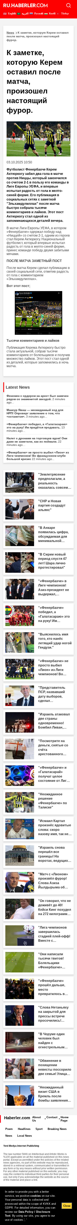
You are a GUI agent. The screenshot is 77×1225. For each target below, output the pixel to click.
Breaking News (57, 1129)
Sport (39, 1129)
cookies (35, 1195)
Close (66, 1205)
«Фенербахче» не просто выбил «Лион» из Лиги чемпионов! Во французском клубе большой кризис (38, 456)
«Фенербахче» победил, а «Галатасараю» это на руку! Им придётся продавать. (37, 427)
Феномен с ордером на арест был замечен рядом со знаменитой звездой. (37, 399)
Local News (24, 1135)
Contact (51, 1117)
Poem (9, 1129)
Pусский (38, 13)
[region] (38, 1205)
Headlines (24, 1129)
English (11, 13)
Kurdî (51, 13)
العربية (25, 13)
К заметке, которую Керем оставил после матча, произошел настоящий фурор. (38, 36)
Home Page (65, 1119)
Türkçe (65, 13)
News (8, 1135)
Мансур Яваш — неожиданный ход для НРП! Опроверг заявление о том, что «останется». (35, 413)
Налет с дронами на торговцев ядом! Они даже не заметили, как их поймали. (37, 441)
